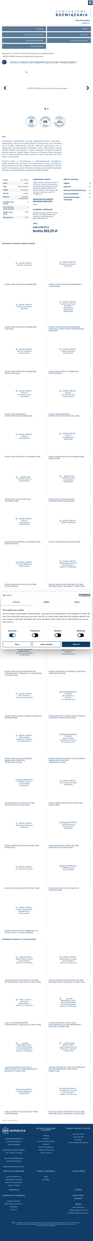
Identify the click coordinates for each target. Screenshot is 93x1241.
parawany (46, 1179)
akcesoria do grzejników (13, 1182)
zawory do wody (78, 1134)
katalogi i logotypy (13, 1201)
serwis (78, 1204)
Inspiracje (14, 1190)
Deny (17, 644)
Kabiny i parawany (46, 1171)
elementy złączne (14, 1185)
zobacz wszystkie (9, 1120)
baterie (16, 53)
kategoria (6, 53)
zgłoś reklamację (78, 1207)
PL (85, 23)
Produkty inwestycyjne (46, 1150)
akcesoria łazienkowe (46, 1147)
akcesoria (46, 1144)
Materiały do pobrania (13, 1195)
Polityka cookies (13, 1161)
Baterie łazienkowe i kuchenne (46, 1129)
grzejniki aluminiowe (14, 1177)
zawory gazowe (78, 1137)
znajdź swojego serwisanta (78, 1210)
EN (83, 23)
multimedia (14, 1207)
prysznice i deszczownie (46, 1141)
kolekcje (46, 1135)
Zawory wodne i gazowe (78, 1128)
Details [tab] (46, 602)
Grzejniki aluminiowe (13, 1171)
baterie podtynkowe (30, 53)
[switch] (35, 635)
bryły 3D (14, 1209)
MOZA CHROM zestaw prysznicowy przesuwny (22, 56)
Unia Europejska (82, 20)
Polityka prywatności (13, 1158)
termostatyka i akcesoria (13, 1179)
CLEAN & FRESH (78, 1171)
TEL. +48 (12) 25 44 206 (13, 1153)
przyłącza (78, 1140)
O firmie (78, 1190)
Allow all (76, 644)
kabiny (46, 1177)
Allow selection (46, 644)
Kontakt (78, 1198)
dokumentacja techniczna (14, 1204)
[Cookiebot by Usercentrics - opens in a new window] (80, 595)
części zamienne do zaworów (78, 1142)
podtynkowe (47, 53)
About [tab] (76, 602)
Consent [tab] (16, 602)
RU (88, 23)
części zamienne (46, 1153)
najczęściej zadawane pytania (78, 1213)
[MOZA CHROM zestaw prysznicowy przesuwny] (51, 88)
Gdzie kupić (78, 1195)
